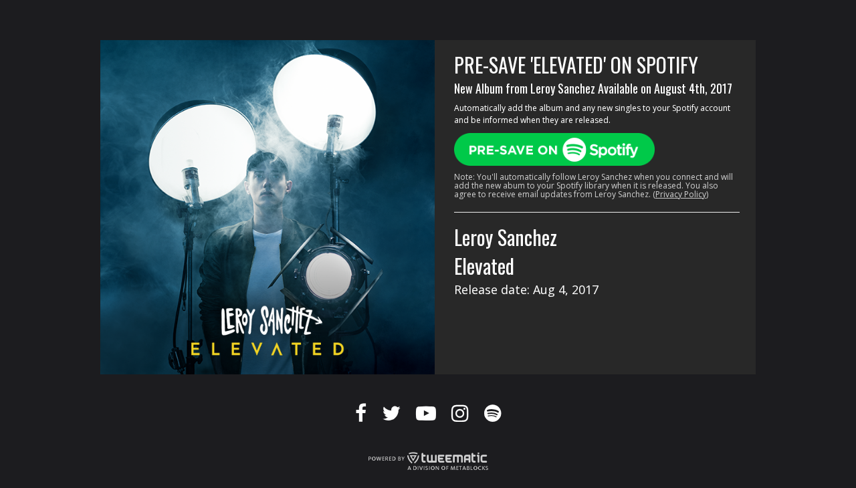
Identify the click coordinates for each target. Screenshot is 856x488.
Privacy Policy (680, 194)
